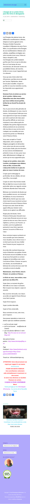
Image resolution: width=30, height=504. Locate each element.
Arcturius (19, 499)
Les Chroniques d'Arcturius (17, 492)
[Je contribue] (15, 412)
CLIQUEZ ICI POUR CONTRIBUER (15, 382)
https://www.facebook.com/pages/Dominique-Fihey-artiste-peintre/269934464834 (15, 351)
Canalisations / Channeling (18, 16)
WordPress (19, 497)
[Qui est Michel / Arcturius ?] (8, 462)
